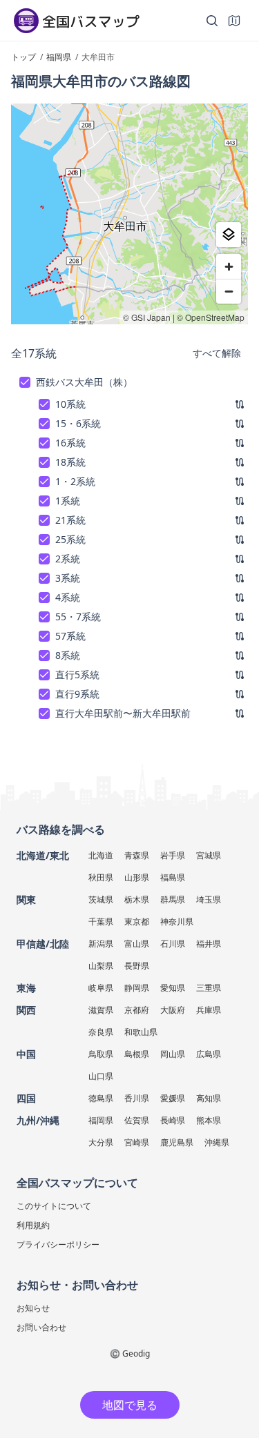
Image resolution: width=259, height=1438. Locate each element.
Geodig (136, 1353)
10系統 (70, 404)
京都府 (136, 1010)
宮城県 (208, 855)
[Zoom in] (228, 266)
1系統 (67, 500)
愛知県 (172, 988)
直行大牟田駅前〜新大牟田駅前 (123, 713)
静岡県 (136, 988)
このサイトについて (54, 1206)
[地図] (234, 21)
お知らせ (33, 1308)
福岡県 (100, 1120)
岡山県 (172, 1054)
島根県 (136, 1054)
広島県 (208, 1054)
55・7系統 (78, 616)
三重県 (208, 988)
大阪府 (172, 1010)
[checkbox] (24, 382)
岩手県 (172, 855)
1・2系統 (75, 481)
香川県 (136, 1098)
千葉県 (100, 921)
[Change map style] (228, 234)
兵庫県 (208, 1010)
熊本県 (208, 1120)
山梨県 (100, 966)
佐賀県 (136, 1120)
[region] (129, 214)
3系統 (67, 577)
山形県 (136, 877)
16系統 (70, 442)
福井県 (208, 943)
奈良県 (100, 1032)
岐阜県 (100, 988)
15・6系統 (78, 423)
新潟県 (100, 943)
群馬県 (172, 899)
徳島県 (100, 1098)
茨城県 (100, 899)
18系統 (70, 462)
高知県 (208, 1098)
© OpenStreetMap (210, 317)
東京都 (136, 921)
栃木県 (136, 899)
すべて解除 (217, 352)
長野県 (136, 966)
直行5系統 (77, 674)
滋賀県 (100, 1010)
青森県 (136, 855)
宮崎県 (136, 1142)
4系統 (67, 597)
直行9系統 (77, 693)
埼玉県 (208, 899)
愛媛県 (172, 1098)
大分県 (100, 1142)
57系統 (70, 635)
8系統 (67, 655)
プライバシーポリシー (58, 1244)
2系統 (67, 558)
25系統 (70, 539)
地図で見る (129, 1404)
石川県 (172, 943)
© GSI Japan (147, 317)
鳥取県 (100, 1054)
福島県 (172, 877)
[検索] (212, 21)
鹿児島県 (176, 1142)
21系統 (70, 519)
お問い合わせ (41, 1327)
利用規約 (33, 1225)
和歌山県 (140, 1032)
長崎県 (172, 1120)
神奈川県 (176, 921)
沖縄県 (216, 1142)
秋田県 (100, 877)
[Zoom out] (228, 291)
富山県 (136, 943)
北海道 (100, 855)
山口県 (100, 1076)
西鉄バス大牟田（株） (84, 381)
